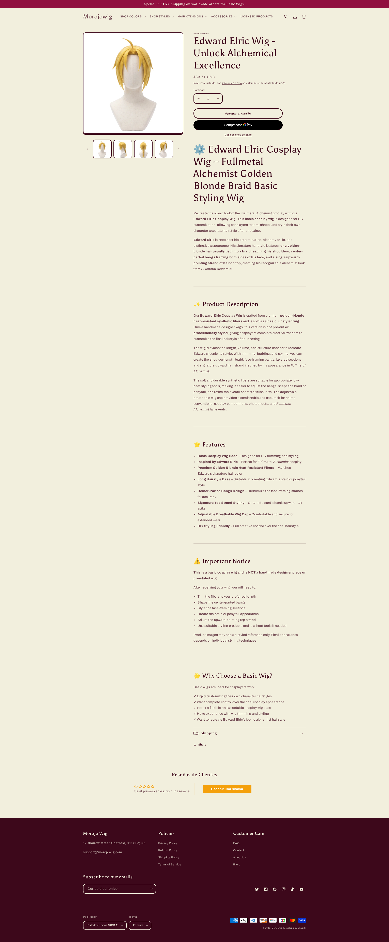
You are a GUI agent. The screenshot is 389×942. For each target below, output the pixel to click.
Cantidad (198, 90)
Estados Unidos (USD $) (103, 925)
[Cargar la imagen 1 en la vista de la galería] (102, 149)
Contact (238, 850)
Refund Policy (167, 850)
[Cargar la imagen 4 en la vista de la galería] (164, 149)
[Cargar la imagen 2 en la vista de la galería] (122, 149)
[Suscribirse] (151, 889)
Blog (236, 864)
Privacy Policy (167, 843)
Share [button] (202, 744)
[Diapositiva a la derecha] (178, 149)
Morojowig (277, 928)
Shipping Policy (168, 857)
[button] (132, 16)
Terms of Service (169, 864)
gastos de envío (232, 83)
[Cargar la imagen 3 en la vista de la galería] (143, 149)
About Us (239, 857)
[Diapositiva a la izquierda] (87, 149)
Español (138, 925)
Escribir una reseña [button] (227, 789)
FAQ (236, 843)
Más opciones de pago (238, 134)
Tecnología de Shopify (294, 928)
